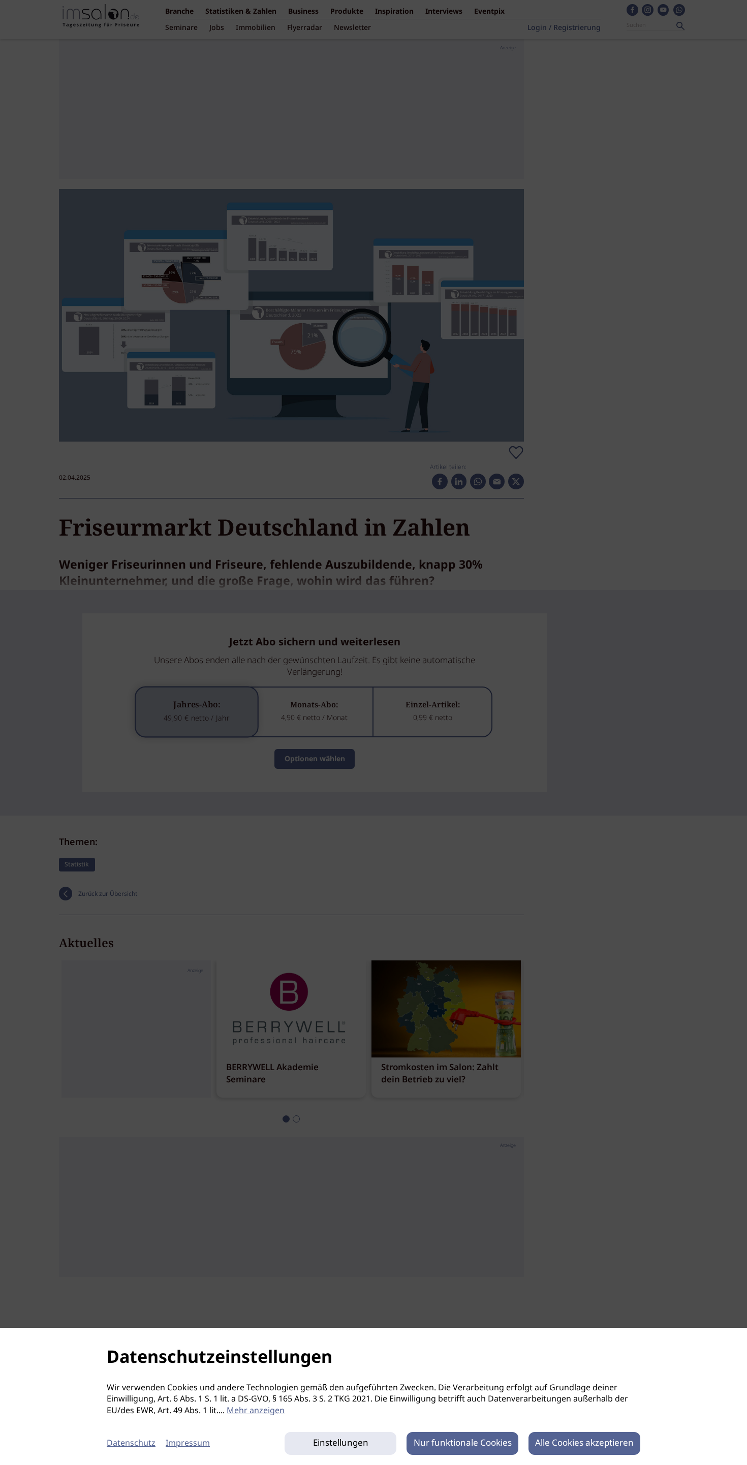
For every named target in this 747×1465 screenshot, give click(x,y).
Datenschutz (131, 1443)
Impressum (188, 1443)
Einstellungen (340, 1443)
